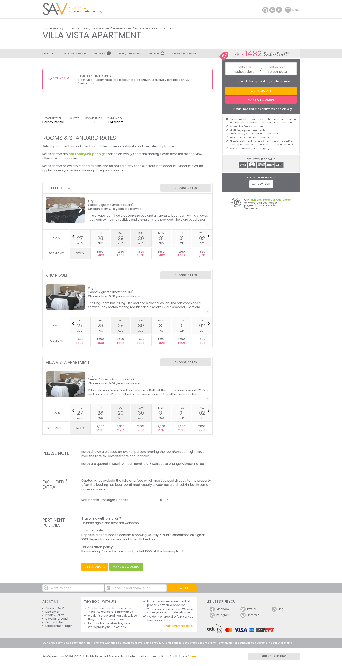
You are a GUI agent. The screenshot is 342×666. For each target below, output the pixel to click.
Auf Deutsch (261, 183)
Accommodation (76, 28)
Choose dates (185, 188)
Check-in (244, 67)
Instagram (223, 615)
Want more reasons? (179, 626)
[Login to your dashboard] (272, 10)
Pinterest (253, 615)
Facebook (222, 609)
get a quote (95, 567)
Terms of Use (54, 622)
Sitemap (193, 656)
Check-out (277, 67)
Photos (153, 53)
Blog (280, 609)
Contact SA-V (54, 608)
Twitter (251, 609)
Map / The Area (129, 53)
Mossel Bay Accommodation (154, 28)
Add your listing (273, 656)
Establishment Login (58, 626)
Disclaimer (52, 612)
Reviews (101, 53)
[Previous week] (73, 236)
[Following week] (209, 236)
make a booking (126, 567)
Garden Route (122, 28)
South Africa (52, 28)
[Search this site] (265, 10)
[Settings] (279, 10)
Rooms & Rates (75, 53)
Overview (49, 53)
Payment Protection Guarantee (260, 137)
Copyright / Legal (56, 619)
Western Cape (100, 28)
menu (288, 10)
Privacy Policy (54, 615)
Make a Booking (184, 53)
